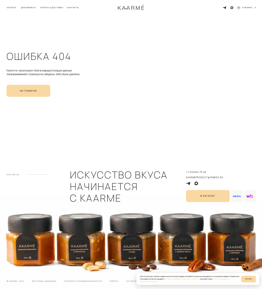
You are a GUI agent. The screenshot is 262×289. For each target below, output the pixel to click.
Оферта (114, 281)
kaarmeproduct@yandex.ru (204, 177)
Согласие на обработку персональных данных (182, 279)
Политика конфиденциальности (83, 281)
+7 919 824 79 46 (196, 172)
